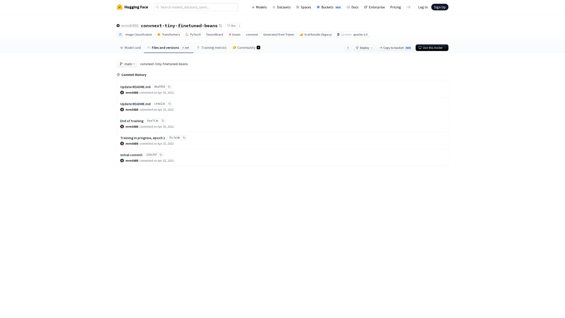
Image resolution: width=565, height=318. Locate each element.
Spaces (306, 7)
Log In (423, 7)
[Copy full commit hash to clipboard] (169, 86)
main (128, 64)
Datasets (284, 7)
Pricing (395, 7)
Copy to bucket (397, 48)
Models (261, 7)
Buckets (330, 7)
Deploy (364, 48)
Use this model (433, 48)
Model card (132, 47)
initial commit (131, 155)
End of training (131, 121)
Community (248, 47)
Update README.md (135, 87)
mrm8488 (129, 25)
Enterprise (377, 7)
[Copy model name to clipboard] (220, 25)
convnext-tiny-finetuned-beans (179, 25)
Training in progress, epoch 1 (142, 138)
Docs (355, 7)
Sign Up (440, 7)
